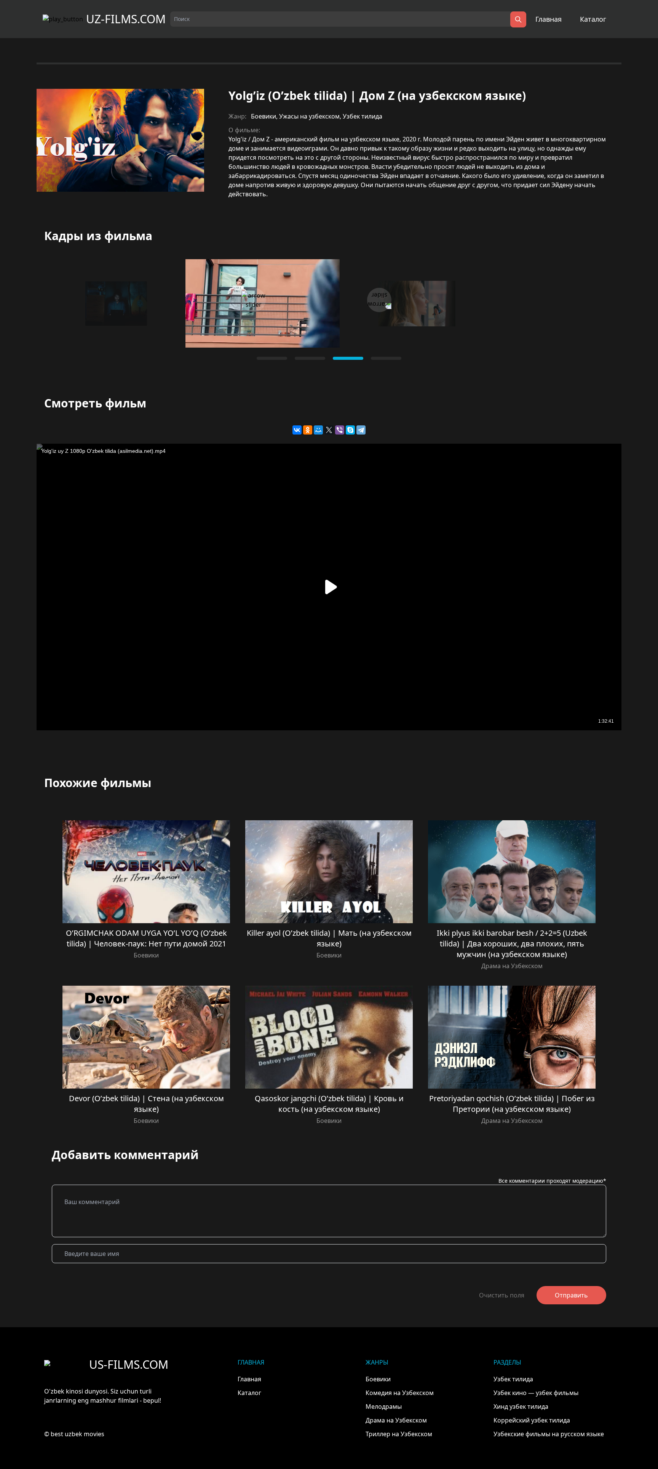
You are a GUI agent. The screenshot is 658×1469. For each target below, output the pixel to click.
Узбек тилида (362, 116)
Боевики (263, 116)
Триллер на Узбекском (399, 1434)
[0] (272, 358)
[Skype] (350, 430)
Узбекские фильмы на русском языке (549, 1434)
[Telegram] (361, 430)
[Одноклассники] (307, 430)
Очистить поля (501, 1295)
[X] (329, 430)
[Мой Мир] (318, 430)
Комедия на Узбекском (400, 1393)
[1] (310, 358)
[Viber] (339, 430)
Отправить (571, 1295)
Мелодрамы (384, 1406)
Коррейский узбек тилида (532, 1420)
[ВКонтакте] (297, 430)
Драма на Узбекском (512, 966)
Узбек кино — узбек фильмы (536, 1393)
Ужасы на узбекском (309, 116)
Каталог (593, 19)
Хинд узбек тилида (521, 1406)
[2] (348, 358)
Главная (548, 19)
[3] (386, 358)
